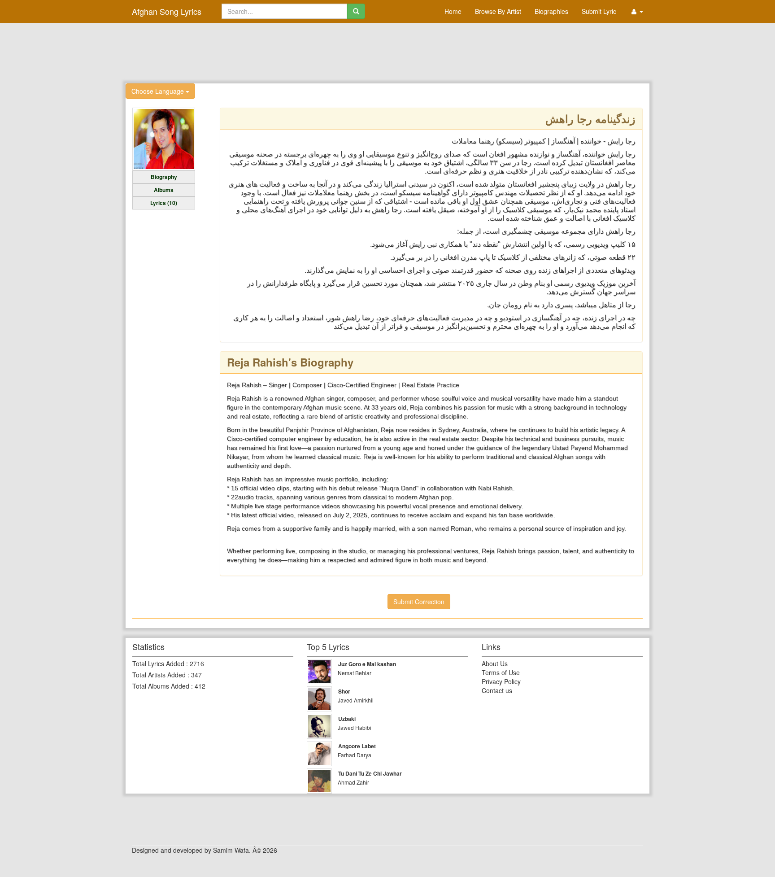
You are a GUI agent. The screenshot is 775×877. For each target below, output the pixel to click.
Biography (164, 177)
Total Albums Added (160, 685)
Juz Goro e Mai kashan (367, 664)
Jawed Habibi (354, 727)
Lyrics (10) (163, 203)
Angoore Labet (357, 746)
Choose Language (158, 91)
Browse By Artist (498, 11)
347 (196, 674)
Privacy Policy (501, 681)
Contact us (497, 690)
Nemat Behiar (354, 672)
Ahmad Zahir (353, 782)
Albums (164, 190)
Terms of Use (501, 672)
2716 (197, 663)
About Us (495, 663)
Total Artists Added (159, 674)
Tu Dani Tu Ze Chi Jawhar (370, 773)
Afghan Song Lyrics (166, 11)
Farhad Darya (354, 755)
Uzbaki (347, 719)
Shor (344, 691)
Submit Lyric (599, 11)
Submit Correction (418, 601)
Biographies (551, 11)
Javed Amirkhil (356, 700)
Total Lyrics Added (158, 663)
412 (200, 685)
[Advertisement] (387, 52)
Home (453, 11)
